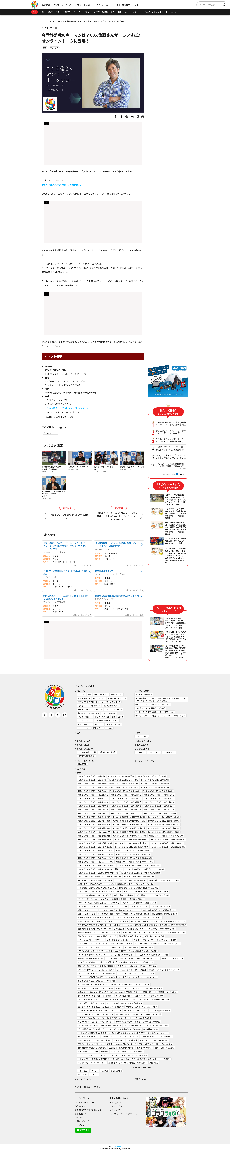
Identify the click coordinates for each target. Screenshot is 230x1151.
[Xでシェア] (116, 116)
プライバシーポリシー (84, 1102)
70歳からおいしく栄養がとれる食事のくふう (139, 902)
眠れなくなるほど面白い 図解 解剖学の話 (94, 821)
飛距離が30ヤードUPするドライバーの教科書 (95, 988)
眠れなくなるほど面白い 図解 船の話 (155, 783)
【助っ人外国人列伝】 (107, 752)
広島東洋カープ (84, 698)
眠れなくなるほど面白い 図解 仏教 (121, 776)
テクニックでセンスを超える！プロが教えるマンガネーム (100, 1059)
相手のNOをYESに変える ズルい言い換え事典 (95, 1021)
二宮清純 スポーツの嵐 (87, 752)
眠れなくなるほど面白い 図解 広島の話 (93, 809)
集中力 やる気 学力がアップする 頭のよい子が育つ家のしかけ (151, 928)
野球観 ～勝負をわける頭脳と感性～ (140, 992)
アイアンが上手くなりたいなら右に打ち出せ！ (96, 969)
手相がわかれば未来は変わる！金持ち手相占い (96, 1033)
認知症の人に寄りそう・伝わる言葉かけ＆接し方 (97, 936)
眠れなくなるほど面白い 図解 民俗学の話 (164, 828)
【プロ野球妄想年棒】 (86, 756)
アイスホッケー (84, 728)
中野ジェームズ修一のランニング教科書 (141, 1007)
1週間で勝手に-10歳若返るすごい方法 (164, 880)
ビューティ (78, 12)
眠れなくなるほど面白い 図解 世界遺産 (126, 802)
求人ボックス (86, 565)
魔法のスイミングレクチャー (135, 1010)
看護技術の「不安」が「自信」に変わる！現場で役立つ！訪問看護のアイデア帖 (154, 932)
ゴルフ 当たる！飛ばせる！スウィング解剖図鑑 (96, 973)
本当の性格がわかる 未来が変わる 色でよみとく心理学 (136, 951)
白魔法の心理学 (147, 947)
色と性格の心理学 (131, 947)
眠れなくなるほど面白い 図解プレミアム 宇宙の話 (144, 869)
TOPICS (80, 1067)
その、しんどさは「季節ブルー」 (91, 940)
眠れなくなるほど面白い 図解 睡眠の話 (93, 802)
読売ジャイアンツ (101, 694)
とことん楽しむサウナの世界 (159, 1059)
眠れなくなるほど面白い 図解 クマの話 (124, 791)
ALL (34, 12)
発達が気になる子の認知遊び (146, 925)
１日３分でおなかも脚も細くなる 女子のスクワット (120, 910)
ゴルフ (50, 12)
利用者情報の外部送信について (88, 1110)
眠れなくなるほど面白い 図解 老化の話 (126, 813)
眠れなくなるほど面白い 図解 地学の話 (159, 802)
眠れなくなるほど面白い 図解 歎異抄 (155, 787)
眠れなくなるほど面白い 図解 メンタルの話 (130, 835)
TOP (43, 21)
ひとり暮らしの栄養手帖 (123, 895)
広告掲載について (82, 1113)
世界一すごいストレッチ (160, 906)
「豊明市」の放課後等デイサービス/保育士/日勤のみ (65, 572)
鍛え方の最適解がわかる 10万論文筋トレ (159, 910)
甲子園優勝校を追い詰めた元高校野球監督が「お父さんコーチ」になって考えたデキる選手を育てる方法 (160, 699)
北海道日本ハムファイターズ (89, 705)
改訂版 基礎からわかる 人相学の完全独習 (133, 1033)
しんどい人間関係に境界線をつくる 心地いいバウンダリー (157, 943)
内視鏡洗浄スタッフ (104, 570)
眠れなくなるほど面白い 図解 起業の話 (126, 794)
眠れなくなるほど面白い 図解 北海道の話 (94, 835)
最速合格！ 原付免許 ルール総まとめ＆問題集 (96, 966)
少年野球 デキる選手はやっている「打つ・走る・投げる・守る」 (103, 999)
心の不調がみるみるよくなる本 (119, 940)
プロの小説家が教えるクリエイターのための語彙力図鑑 (99, 1025)
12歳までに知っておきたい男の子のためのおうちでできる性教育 (103, 921)
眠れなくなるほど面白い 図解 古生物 (92, 787)
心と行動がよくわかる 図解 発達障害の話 (130, 880)
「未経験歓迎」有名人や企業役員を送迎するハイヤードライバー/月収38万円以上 (117, 544)
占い (126, 12)
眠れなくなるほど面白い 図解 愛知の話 (157, 791)
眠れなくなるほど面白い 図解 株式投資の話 (131, 839)
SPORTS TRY (140, 752)
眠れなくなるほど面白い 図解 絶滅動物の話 (168, 839)
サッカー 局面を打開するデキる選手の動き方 (124, 1003)
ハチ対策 (104, 1071)
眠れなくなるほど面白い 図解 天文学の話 (129, 828)
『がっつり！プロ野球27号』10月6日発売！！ (69, 516)
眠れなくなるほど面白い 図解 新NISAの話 (167, 843)
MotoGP (109, 728)
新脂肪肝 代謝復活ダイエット (132, 899)
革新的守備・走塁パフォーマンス (91, 1003)
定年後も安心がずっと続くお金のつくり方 (155, 1044)
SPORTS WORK (154, 752)
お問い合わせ (81, 1121)
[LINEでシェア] (126, 116)
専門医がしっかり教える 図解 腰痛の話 (139, 876)
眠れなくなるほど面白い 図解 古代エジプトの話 (134, 861)
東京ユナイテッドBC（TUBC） (106, 720)
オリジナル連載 (82, 5)
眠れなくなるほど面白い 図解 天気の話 (126, 806)
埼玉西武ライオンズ (111, 705)
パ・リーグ (94, 1074)
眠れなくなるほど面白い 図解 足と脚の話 (160, 813)
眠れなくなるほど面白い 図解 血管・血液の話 (96, 854)
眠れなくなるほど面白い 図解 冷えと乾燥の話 (134, 858)
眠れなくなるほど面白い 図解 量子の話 (159, 809)
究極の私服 (153, 1062)
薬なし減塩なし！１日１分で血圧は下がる (152, 895)
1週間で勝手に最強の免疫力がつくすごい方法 (96, 884)
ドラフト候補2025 (102, 717)
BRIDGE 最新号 (141, 744)
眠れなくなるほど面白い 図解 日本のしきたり (96, 858)
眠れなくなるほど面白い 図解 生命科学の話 (95, 839)
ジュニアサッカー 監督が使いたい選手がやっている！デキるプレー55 (132, 958)
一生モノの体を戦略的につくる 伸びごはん (94, 895)
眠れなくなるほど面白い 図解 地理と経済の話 (134, 850)
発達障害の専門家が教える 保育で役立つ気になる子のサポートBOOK (105, 925)
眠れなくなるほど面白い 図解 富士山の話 (164, 824)
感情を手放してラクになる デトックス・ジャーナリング (100, 947)
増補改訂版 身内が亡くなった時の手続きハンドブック (99, 932)
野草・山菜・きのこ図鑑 (164, 1048)
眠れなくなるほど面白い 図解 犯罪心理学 (94, 832)
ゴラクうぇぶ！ (141, 736)
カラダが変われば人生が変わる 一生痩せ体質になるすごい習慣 (102, 906)
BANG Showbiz (142, 1079)
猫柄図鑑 (104, 1051)
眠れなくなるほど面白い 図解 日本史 (92, 791)
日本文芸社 (82, 764)
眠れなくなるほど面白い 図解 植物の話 (159, 798)
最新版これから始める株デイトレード (121, 1044)
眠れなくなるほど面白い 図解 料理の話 (93, 813)
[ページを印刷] (142, 116)
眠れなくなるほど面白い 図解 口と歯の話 (164, 817)
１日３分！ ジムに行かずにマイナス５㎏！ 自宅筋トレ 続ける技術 (104, 1018)
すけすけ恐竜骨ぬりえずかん (109, 914)
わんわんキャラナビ (160, 1033)
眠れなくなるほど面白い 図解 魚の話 (92, 780)
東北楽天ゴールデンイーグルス (90, 709)
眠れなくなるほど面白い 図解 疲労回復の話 (168, 847)
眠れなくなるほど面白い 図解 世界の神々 (94, 828)
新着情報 (46, 5)
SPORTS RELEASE (143, 1067)
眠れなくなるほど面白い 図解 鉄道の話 (93, 806)
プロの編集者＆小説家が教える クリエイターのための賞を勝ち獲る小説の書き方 (109, 1029)
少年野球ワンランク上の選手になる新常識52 (95, 995)
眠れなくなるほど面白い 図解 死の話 (123, 780)
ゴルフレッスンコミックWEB (121, 1113)
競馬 (57, 12)
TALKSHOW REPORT (144, 740)
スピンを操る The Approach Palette (143, 977)
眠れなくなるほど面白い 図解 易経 (91, 776)
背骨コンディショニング (139, 906)
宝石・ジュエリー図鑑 (86, 914)
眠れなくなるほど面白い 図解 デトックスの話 (96, 850)
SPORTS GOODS (169, 752)
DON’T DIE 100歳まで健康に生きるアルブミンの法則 (98, 902)
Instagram (171, 12)
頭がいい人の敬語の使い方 (172, 958)
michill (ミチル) (84, 1079)
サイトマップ (81, 1117)
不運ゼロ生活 (119, 1040)
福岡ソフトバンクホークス (88, 713)
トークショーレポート (103, 5)
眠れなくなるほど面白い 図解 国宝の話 (93, 798)
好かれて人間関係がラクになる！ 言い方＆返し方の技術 (138, 1021)
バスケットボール (85, 720)
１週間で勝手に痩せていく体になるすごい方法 (134, 884)
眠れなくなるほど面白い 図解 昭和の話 (126, 798)
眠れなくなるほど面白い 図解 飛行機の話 (164, 832)
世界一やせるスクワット (87, 910)
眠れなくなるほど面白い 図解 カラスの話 (129, 821)
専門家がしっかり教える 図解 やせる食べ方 (95, 880)
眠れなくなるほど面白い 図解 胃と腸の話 (94, 817)
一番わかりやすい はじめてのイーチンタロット (120, 1036)
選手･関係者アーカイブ (127, 5)
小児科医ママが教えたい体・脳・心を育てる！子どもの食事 (138, 917)
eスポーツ (99, 724)
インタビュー (137, 12)
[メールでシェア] (132, 116)
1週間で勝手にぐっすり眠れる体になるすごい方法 (138, 888)
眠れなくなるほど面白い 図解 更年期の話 (164, 821)
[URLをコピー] (137, 116)
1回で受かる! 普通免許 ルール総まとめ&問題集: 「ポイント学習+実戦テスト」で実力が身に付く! (115, 962)
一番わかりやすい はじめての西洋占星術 (94, 1040)
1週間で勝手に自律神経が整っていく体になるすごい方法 (146, 891)
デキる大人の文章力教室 (141, 1018)
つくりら (113, 1110)
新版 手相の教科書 (150, 1029)
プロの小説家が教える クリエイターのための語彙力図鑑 (146, 1025)
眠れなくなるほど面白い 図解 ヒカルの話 (129, 832)
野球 (42, 12)
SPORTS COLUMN (85, 748)
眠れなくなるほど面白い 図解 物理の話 (126, 809)
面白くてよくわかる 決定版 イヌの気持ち (127, 1051)
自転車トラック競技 (113, 724)
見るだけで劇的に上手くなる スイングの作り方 (96, 981)
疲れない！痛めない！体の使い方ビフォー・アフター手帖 (138, 1014)
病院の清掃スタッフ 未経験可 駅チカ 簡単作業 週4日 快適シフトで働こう (65, 597)
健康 (119, 12)
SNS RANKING (116, 1071)
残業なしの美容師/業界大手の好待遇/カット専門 (117, 595)
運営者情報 (80, 1106)
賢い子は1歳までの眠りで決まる (164, 914)
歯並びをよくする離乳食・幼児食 (136, 914)
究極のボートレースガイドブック (91, 1044)
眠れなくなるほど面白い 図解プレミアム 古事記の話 (98, 873)
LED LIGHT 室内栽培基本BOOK (121, 1048)
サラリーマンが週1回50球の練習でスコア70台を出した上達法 (102, 977)
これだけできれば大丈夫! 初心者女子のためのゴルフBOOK (101, 992)
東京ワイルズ (98, 728)
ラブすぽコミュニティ (145, 760)
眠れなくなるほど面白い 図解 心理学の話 (129, 824)
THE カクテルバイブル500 (88, 1051)
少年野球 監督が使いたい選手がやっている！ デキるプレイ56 (139, 995)
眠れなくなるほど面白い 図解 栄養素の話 (129, 817)
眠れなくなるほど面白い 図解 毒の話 (155, 780)
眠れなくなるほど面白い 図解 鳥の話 (92, 783)
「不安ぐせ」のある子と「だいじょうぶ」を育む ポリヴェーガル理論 (105, 943)
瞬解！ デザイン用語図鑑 (135, 1059)
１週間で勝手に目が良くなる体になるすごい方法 (97, 888)
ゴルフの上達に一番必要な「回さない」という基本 (136, 966)
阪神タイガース (116, 694)
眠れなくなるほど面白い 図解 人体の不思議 (95, 847)
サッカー (81, 694)
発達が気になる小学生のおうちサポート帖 (94, 928)
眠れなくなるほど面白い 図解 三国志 (123, 787)
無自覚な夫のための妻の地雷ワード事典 (152, 954)
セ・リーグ (82, 1074)
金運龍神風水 (132, 1040)
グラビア (66, 12)
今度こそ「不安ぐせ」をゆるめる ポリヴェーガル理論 (155, 940)
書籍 (113, 12)
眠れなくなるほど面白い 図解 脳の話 (123, 783)
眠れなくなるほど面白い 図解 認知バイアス (131, 847)
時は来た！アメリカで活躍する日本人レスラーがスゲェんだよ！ (160, 715)
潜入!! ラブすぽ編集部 (143, 694)
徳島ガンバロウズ (85, 724)
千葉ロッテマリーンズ (113, 709)
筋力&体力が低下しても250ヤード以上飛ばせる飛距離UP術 (139, 988)
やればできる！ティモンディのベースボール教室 (150, 999)
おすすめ (81, 768)
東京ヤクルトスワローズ (87, 702)
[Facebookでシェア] (121, 116)
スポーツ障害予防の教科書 (159, 1010)
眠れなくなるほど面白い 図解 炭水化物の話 (131, 843)
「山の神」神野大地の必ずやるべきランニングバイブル (99, 1010)
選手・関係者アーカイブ (88, 1086)
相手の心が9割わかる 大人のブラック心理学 (95, 951)
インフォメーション (62, 5)
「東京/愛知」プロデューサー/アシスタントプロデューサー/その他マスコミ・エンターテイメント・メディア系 (65, 546)
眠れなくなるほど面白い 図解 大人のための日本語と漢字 (100, 869)
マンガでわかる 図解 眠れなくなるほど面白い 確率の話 (99, 876)
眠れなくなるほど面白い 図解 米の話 (151, 776)
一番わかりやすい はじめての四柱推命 (156, 1036)
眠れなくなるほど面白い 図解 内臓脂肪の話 (95, 843)
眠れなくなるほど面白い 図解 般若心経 (159, 806)
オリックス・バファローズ (110, 702)
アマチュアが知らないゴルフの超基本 (131, 969)
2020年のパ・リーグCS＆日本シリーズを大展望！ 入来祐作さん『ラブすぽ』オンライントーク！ (117, 516)
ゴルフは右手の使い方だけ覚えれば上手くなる (136, 973)
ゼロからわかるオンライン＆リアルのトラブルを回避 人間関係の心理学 (106, 954)
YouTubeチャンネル (154, 12)
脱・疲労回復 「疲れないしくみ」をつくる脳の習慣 (98, 899)
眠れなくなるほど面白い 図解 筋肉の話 (159, 794)
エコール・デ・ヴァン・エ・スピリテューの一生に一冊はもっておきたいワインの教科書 (112, 1055)
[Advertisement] (93, 144)
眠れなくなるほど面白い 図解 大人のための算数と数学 (139, 865)
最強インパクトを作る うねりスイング (164, 969)
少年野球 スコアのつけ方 (167, 992)
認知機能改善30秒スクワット (130, 936)
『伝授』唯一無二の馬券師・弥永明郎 (150, 708)
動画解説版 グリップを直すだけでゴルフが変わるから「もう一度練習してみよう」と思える (113, 984)
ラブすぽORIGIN (142, 748)
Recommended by (169, 474)
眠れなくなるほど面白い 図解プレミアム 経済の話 (140, 873)
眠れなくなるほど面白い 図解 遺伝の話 (93, 794)
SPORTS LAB (83, 744)
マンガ (88, 12)
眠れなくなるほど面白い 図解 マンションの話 (96, 861)
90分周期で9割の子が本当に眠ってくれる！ (95, 917)
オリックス (54, 48)
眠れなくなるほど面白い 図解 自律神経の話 (133, 854)
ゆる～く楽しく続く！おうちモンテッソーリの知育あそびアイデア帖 (158, 921)
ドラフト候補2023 (109, 713)
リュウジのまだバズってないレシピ (92, 1062)
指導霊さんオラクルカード (88, 1036)
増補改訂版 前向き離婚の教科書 (90, 958)
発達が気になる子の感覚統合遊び (173, 925)
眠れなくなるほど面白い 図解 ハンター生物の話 (96, 865)
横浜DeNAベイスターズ (117, 698)
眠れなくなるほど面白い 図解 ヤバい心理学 (166, 835)
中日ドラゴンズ (99, 698)
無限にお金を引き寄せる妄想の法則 (154, 1040)
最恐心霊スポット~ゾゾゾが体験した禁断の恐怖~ (127, 1062)
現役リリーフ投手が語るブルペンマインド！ (152, 704)
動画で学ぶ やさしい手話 (154, 936)
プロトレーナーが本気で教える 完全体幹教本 (95, 1014)
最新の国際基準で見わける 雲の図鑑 (92, 1048)
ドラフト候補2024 (85, 717)
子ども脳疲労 (119, 928)
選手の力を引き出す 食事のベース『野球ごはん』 (154, 712)
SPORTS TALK (83, 740)
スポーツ (81, 691)
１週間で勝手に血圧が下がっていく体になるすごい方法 (99, 891)
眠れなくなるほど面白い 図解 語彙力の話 (94, 824)
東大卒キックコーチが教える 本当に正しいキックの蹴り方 (101, 1007)
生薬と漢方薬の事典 (144, 1048)
